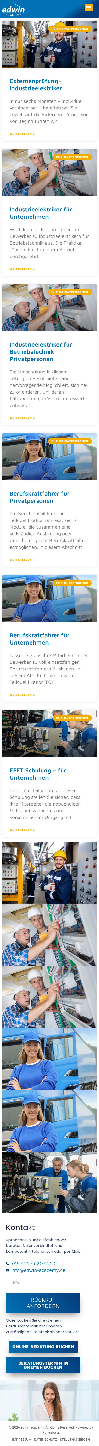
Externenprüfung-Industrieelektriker (36, 84)
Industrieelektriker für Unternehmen (41, 213)
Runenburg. (51, 1432)
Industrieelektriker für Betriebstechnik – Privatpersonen (41, 351)
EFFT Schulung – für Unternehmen (38, 774)
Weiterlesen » (22, 134)
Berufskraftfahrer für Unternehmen (39, 639)
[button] (89, 7)
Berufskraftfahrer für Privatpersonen (39, 497)
